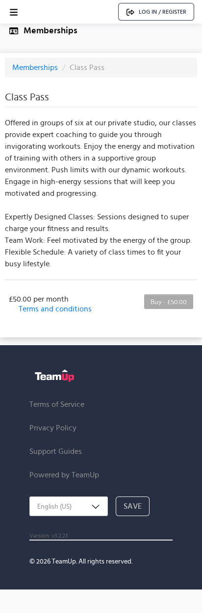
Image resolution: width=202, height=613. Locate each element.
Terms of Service (56, 404)
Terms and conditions (55, 309)
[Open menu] (14, 12)
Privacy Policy (52, 428)
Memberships (36, 67)
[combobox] (68, 506)
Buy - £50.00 (169, 301)
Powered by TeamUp (64, 475)
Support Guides (55, 451)
